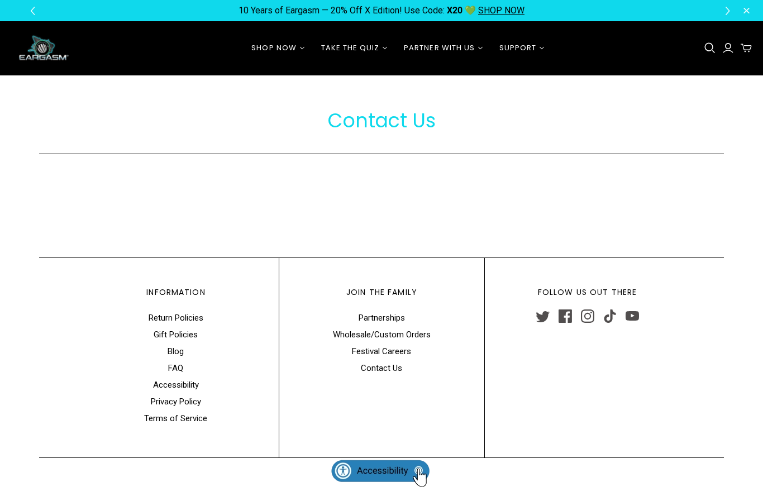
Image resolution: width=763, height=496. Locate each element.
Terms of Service (175, 418)
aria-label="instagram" (587, 316)
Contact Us (381, 368)
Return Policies (176, 318)
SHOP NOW (501, 10)
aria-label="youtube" (632, 316)
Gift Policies (176, 335)
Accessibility (176, 385)
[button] (729, 11)
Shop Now (273, 47)
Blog (176, 351)
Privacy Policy (176, 402)
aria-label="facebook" (565, 316)
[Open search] (710, 48)
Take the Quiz (350, 47)
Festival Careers (381, 351)
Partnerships (382, 318)
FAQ (175, 368)
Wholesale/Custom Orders (382, 335)
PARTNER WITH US (439, 47)
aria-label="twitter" (543, 316)
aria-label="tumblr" (610, 316)
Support (517, 47)
